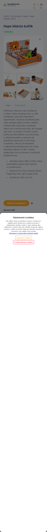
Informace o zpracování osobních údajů (23, 233)
